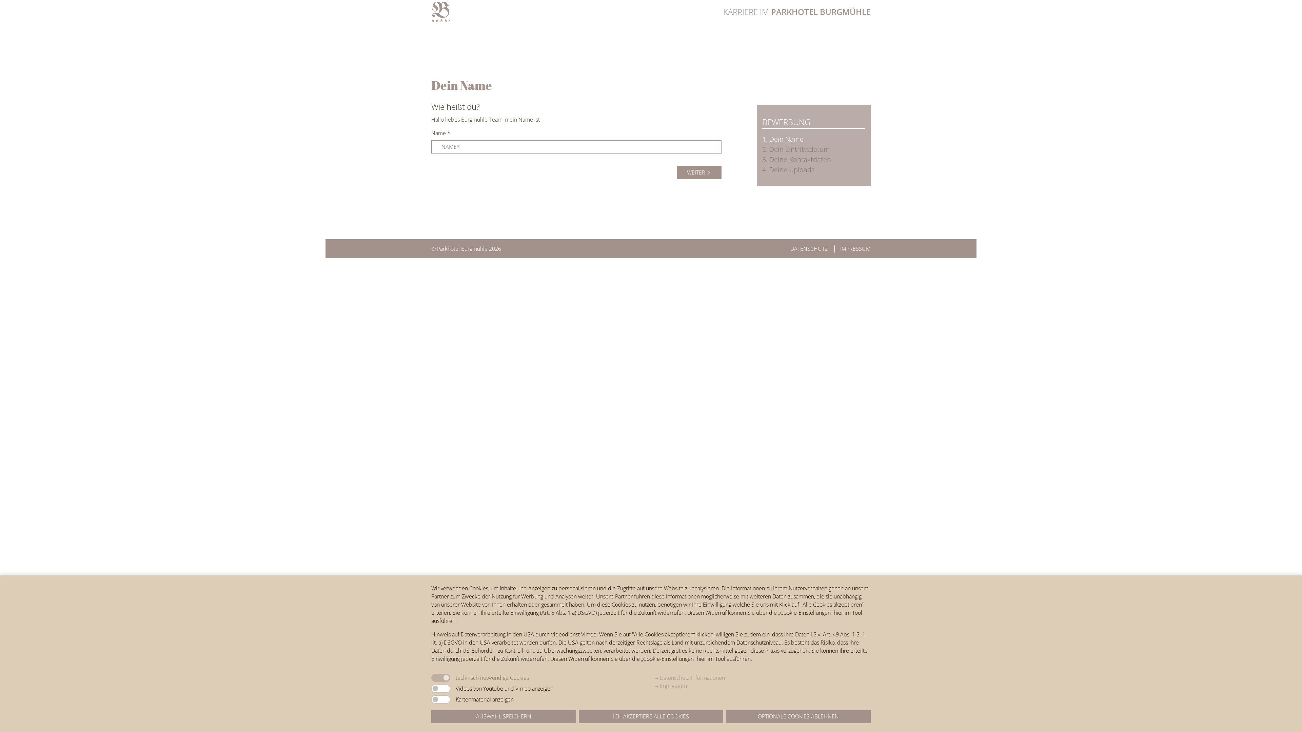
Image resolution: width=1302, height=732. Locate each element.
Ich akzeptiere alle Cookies (651, 716)
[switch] (440, 689)
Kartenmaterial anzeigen (485, 699)
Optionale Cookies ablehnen (798, 716)
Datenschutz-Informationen (691, 678)
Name (440, 133)
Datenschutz (809, 248)
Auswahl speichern (503, 716)
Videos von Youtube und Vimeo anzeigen (504, 688)
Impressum (855, 248)
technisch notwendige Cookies (492, 677)
